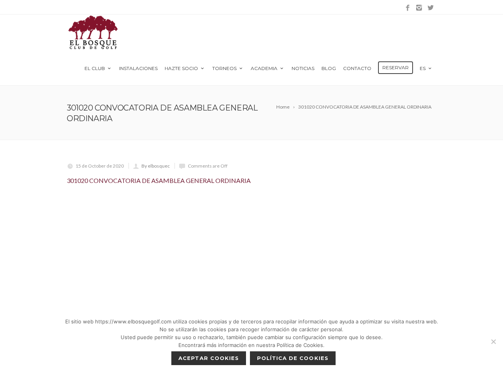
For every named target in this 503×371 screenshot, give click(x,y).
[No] (493, 341)
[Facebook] (407, 8)
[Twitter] (430, 8)
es (423, 68)
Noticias (303, 68)
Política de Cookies (293, 358)
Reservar (395, 67)
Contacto (357, 68)
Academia (264, 68)
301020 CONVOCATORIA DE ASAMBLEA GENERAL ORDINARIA (159, 180)
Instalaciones (138, 68)
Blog (328, 68)
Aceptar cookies (208, 358)
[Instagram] (419, 8)
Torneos (224, 68)
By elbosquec (155, 166)
